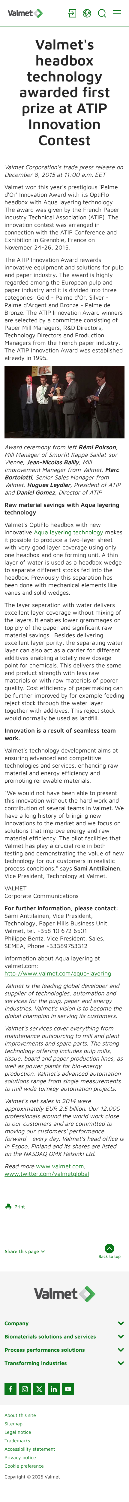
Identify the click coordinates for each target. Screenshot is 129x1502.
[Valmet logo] (34, 13)
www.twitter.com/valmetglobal (46, 1173)
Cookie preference (24, 1466)
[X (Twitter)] (39, 1389)
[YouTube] (68, 1389)
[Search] (102, 13)
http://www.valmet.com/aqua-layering (57, 973)
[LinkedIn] (54, 1389)
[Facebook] (10, 1389)
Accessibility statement (29, 1449)
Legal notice (17, 1432)
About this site (20, 1415)
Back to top (109, 1256)
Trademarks (17, 1440)
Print (19, 1206)
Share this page (22, 1251)
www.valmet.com (60, 1166)
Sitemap (13, 1423)
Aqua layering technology (68, 532)
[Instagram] (25, 1389)
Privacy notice (20, 1457)
